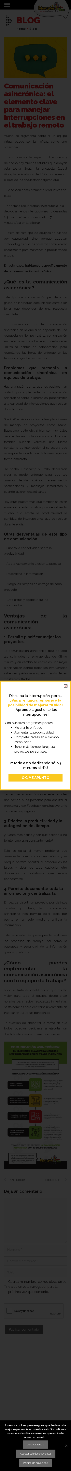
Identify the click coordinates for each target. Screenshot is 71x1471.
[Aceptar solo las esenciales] (66, 1446)
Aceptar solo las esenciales (35, 1453)
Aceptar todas (35, 1444)
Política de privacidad (35, 1462)
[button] (65, 686)
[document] (35, 735)
